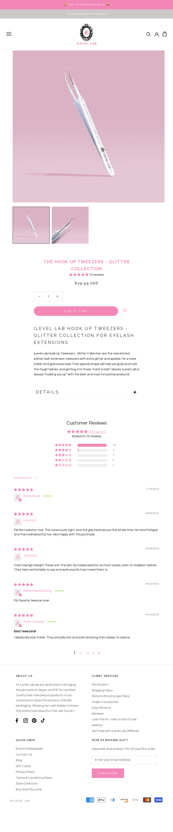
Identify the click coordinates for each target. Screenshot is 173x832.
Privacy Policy (25, 772)
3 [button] (88, 653)
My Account (100, 684)
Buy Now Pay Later (29, 789)
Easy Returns (101, 707)
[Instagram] (25, 720)
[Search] (148, 34)
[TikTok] (43, 720)
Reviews (98, 713)
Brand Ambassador (29, 748)
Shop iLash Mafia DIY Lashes (86, 13)
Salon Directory (27, 783)
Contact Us (24, 754)
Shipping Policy (102, 690)
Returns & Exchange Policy (111, 696)
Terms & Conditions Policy (34, 777)
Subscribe (108, 773)
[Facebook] (17, 720)
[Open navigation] (8, 34)
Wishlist (97, 725)
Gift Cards (23, 766)
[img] (23, 489)
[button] (79, 274)
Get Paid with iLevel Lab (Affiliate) (115, 731)
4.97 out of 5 (97, 431)
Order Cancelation (105, 702)
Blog (19, 760)
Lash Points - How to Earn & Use (114, 719)
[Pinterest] (34, 720)
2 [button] (81, 653)
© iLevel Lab (20, 800)
